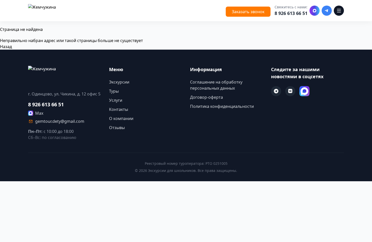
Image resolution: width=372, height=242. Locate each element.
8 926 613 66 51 (291, 13)
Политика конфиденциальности (222, 106)
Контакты (118, 109)
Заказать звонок (248, 11)
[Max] (314, 11)
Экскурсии (119, 82)
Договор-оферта (206, 97)
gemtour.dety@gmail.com (59, 121)
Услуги (115, 100)
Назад (6, 46)
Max (39, 113)
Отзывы (117, 127)
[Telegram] (327, 11)
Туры (114, 91)
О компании (121, 118)
